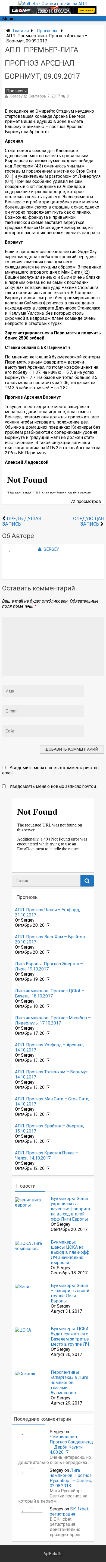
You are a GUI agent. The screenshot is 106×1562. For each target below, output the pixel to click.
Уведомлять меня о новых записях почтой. (53, 786)
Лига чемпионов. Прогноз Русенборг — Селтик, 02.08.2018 (71, 1478)
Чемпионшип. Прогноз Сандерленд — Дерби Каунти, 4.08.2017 (71, 1444)
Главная (21, 30)
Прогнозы (47, 30)
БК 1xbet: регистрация (69, 1511)
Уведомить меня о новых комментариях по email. (50, 770)
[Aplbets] (53, 3)
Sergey (16, 96)
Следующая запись (88, 521)
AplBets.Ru (53, 1553)
